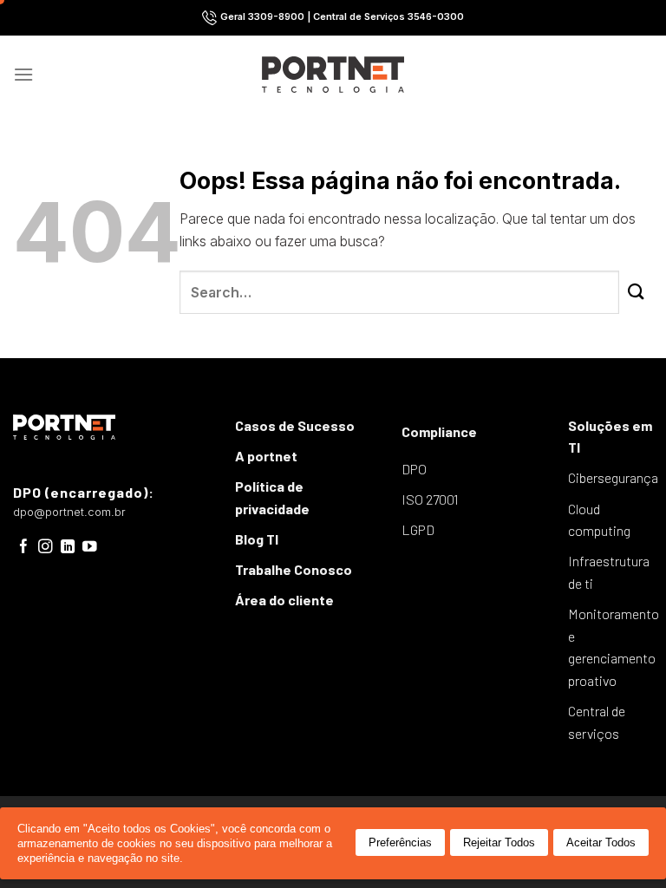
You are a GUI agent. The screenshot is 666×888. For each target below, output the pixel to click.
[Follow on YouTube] (89, 547)
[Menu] (23, 74)
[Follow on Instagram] (45, 547)
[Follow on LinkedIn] (68, 547)
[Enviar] (636, 293)
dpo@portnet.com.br (69, 512)
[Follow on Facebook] (23, 547)
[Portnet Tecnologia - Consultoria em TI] (333, 74)
